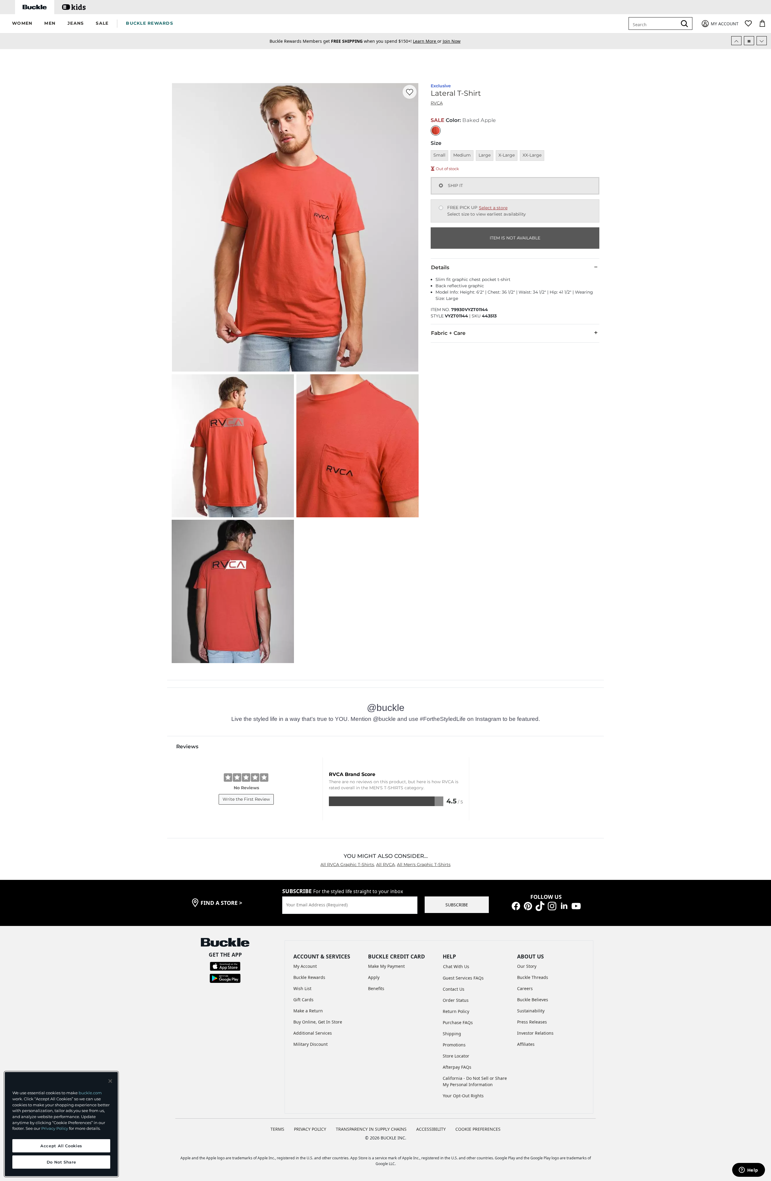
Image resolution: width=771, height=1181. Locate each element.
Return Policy (456, 1011)
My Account (305, 966)
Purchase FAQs (458, 1022)
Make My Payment (386, 966)
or (428, 41)
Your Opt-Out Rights (463, 1095)
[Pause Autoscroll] (749, 40)
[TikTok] (540, 905)
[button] (22, 23)
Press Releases (532, 1022)
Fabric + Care (448, 333)
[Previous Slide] (736, 40)
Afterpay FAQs (457, 1067)
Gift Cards (303, 999)
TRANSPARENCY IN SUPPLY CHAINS (371, 1129)
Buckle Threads (532, 977)
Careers (525, 988)
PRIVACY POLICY (310, 1129)
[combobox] (654, 23)
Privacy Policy (54, 1128)
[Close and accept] (110, 1081)
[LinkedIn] (564, 905)
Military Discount (310, 1044)
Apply (373, 977)
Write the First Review (246, 799)
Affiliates (526, 1044)
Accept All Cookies (61, 1145)
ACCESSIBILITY (431, 1129)
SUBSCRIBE (456, 905)
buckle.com (90, 1092)
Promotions (454, 1045)
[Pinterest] (528, 905)
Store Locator (456, 1056)
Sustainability (531, 1011)
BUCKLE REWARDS (149, 23)
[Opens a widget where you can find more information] (748, 1170)
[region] (61, 1124)
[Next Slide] (762, 40)
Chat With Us (456, 966)
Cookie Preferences (478, 1129)
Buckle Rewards (309, 977)
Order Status (456, 1000)
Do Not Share (61, 1162)
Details (440, 267)
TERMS (277, 1129)
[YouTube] (576, 905)
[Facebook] (516, 905)
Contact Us (453, 989)
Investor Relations (535, 1033)
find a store (221, 902)
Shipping (452, 1033)
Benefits (376, 988)
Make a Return (308, 1011)
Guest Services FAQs (463, 978)
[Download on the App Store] (225, 966)
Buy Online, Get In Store (317, 1022)
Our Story (526, 966)
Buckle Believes (532, 999)
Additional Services (312, 1033)
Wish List (302, 988)
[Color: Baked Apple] (435, 130)
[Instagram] (552, 905)
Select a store (493, 207)
